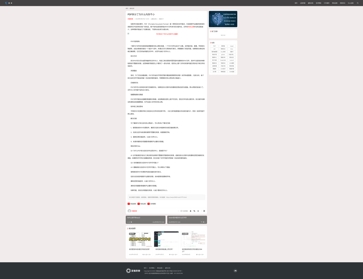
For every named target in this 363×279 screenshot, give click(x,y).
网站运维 (334, 3)
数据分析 (223, 57)
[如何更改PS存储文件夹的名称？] (140, 239)
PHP (214, 46)
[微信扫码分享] (194, 211)
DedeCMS (223, 60)
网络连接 (223, 71)
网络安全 (342, 3)
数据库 (214, 69)
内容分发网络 (232, 54)
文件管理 (153, 204)
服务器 (223, 46)
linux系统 (223, 51)
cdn (214, 49)
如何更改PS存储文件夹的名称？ (140, 249)
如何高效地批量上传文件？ (165, 249)
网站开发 (214, 54)
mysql (231, 46)
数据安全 (214, 63)
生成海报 (185, 211)
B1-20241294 (178, 273)
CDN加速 (231, 71)
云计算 (214, 71)
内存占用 (191, 27)
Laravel (232, 60)
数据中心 (214, 57)
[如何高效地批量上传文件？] (166, 239)
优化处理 (133, 204)
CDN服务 (326, 3)
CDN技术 (223, 69)
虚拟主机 (310, 3)
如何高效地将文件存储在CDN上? (192, 250)
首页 (296, 3)
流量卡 (231, 51)
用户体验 (214, 60)
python (223, 54)
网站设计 (231, 57)
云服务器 (302, 3)
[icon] (235, 271)
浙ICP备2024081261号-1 (174, 271)
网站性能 (231, 66)
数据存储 (231, 69)
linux (231, 49)
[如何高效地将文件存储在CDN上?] (193, 239)
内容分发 (223, 66)
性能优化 (223, 63)
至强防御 (130, 19)
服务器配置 (214, 51)
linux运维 (350, 3)
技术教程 (318, 3)
